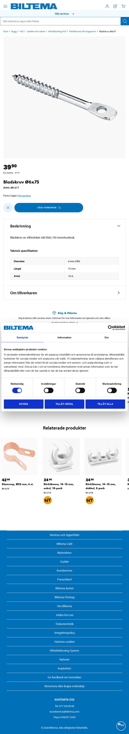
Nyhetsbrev (64, 553)
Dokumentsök (64, 624)
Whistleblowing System (64, 650)
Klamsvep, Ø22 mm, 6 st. (17, 484)
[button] (64, 13)
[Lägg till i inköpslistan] (8, 207)
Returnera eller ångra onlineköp (64, 686)
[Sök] (125, 21)
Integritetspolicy (64, 633)
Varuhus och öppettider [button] (64, 535)
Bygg (14, 31)
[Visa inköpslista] (115, 6)
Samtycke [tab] (22, 337)
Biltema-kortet (64, 588)
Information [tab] (64, 337)
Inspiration (64, 668)
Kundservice (64, 570)
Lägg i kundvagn (46, 207)
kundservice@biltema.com (64, 711)
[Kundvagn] (123, 6)
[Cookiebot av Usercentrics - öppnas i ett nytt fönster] (110, 327)
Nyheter (64, 659)
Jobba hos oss (64, 615)
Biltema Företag (65, 597)
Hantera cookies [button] (64, 642)
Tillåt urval (64, 403)
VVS (22, 31)
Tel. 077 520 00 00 (64, 706)
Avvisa (23, 403)
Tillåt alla (105, 403)
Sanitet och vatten (36, 31)
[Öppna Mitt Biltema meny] (107, 6)
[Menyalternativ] (5, 6)
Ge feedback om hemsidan (64, 677)
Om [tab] (106, 337)
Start (5, 31)
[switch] (48, 390)
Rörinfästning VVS (57, 31)
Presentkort (64, 579)
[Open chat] (121, 726)
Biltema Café (64, 544)
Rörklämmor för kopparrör (82, 31)
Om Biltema (64, 606)
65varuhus (24, 195)
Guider (64, 561)
